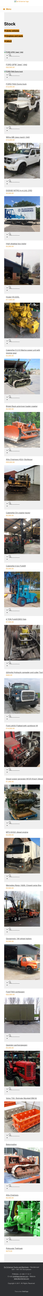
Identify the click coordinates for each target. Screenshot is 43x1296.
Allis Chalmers (12, 1195)
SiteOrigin (25, 1291)
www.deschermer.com (21, 1278)
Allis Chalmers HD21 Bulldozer (19, 459)
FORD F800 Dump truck (16, 84)
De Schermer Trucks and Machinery (16, 1267)
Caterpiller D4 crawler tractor (18, 512)
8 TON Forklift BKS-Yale (16, 619)
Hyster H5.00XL (12, 297)
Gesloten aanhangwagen (16, 1045)
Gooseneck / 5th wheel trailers (19, 938)
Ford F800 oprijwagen (15, 991)
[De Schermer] (21, 1)
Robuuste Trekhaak (14, 1248)
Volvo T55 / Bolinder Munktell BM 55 (21, 1098)
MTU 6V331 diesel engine (17, 832)
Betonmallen (11, 1144)
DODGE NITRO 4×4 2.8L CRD (19, 190)
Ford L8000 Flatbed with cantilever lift (22, 725)
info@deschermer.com (20, 1276)
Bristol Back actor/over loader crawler (22, 406)
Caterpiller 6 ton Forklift (16, 566)
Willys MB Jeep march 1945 (18, 137)
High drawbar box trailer (16, 243)
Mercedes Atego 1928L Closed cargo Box (23, 885)
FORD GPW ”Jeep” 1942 (16, 64)
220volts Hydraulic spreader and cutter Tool (24, 672)
